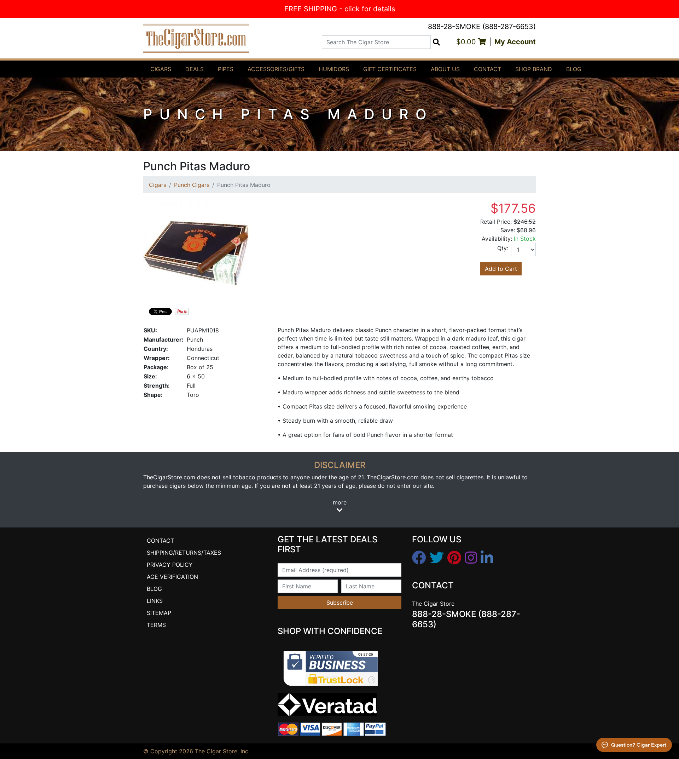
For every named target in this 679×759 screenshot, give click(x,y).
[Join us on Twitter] (437, 558)
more (340, 502)
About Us (445, 69)
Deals (194, 69)
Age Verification (172, 576)
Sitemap (159, 612)
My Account (515, 42)
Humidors (334, 69)
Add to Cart (501, 268)
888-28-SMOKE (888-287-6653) (482, 26)
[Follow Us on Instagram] (471, 558)
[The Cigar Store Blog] (487, 558)
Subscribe (339, 602)
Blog (573, 69)
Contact (487, 69)
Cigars (160, 69)
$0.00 (467, 42)
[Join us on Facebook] (419, 558)
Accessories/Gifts (276, 69)
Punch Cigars (191, 184)
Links (155, 600)
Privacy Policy (170, 564)
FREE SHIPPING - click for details (339, 9)
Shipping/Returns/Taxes (184, 552)
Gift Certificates (390, 69)
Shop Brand (533, 69)
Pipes (225, 69)
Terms (156, 624)
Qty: (502, 248)
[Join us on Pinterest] (454, 558)
